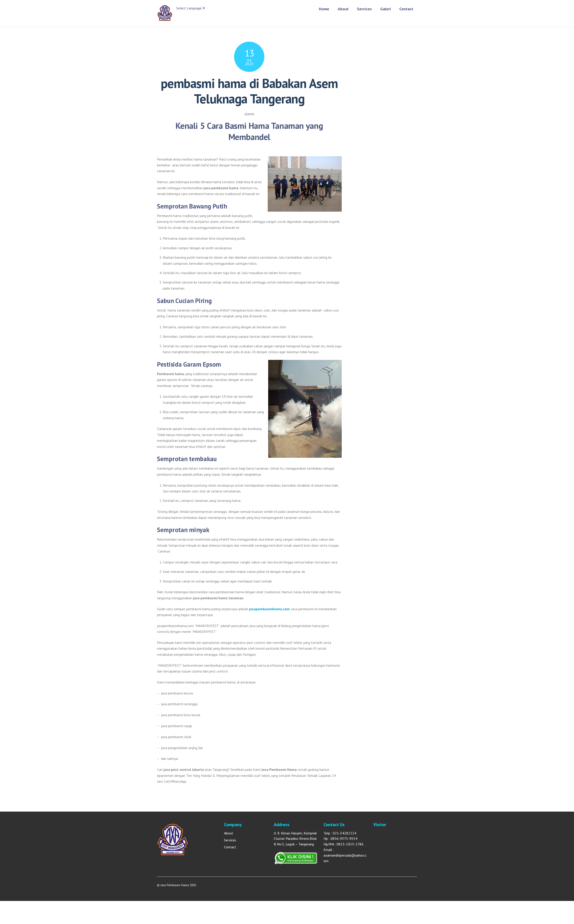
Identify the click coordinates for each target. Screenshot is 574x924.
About (343, 8)
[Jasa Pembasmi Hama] (165, 18)
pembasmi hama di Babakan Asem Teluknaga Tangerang (249, 91)
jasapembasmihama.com (269, 609)
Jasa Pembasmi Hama (175, 885)
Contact (406, 8)
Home (324, 8)
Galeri (385, 8)
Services (364, 8)
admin (249, 114)
